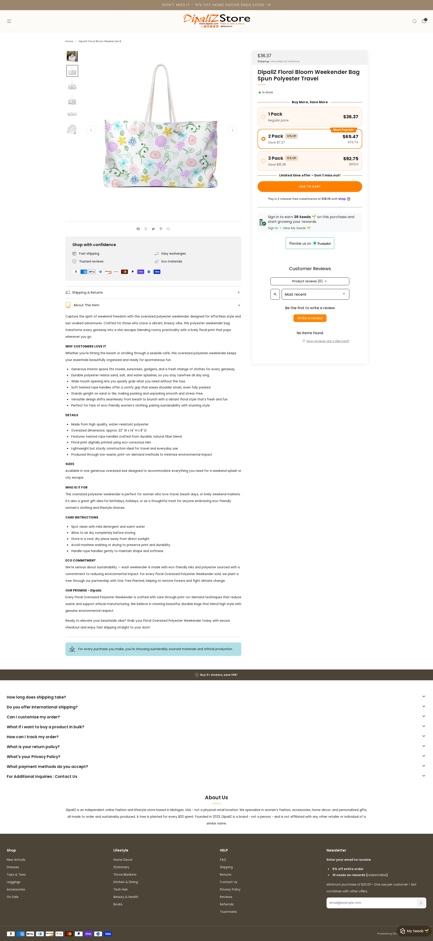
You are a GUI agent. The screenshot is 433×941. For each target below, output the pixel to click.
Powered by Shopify (390, 933)
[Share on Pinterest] (161, 229)
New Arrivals (16, 860)
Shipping (263, 61)
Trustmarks (228, 912)
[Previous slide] (91, 130)
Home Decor (123, 860)
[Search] (414, 21)
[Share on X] (145, 229)
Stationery (121, 867)
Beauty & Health (125, 897)
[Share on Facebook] (138, 229)
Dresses (13, 867)
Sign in (273, 228)
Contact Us (228, 882)
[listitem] (216, 674)
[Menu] (9, 21)
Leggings (13, 882)
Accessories (16, 889)
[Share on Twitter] (153, 229)
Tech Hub (120, 889)
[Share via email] (168, 229)
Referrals (227, 904)
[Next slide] (232, 130)
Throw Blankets (124, 874)
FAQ (223, 860)
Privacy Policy (230, 889)
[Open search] (275, 294)
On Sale (12, 897)
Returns (225, 874)
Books (117, 904)
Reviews (226, 897)
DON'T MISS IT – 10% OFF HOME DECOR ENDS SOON (213, 4)
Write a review (310, 318)
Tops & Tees (16, 874)
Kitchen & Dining (125, 882)
